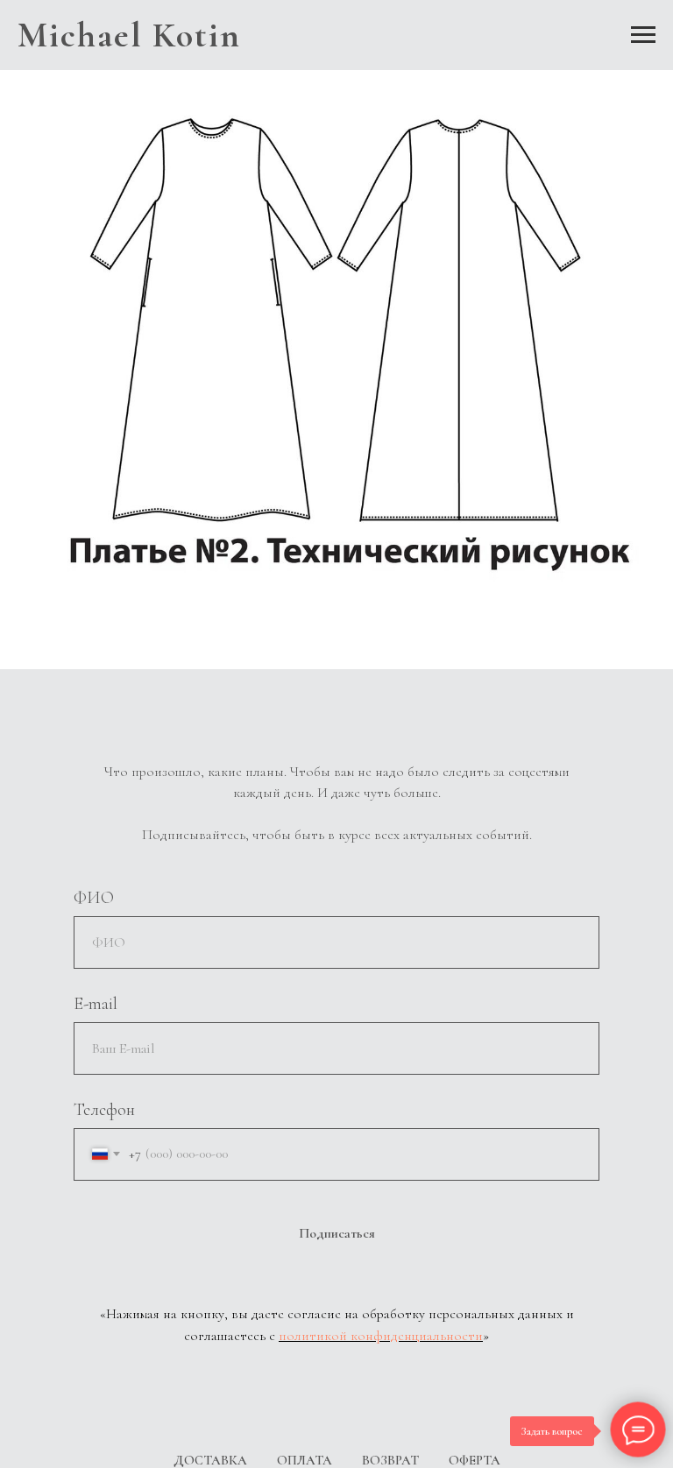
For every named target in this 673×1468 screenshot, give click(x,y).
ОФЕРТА (474, 1460)
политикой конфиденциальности (381, 1335)
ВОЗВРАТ (390, 1460)
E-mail (95, 1003)
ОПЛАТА (304, 1460)
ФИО (94, 897)
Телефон (104, 1109)
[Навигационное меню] (643, 35)
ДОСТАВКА (210, 1460)
